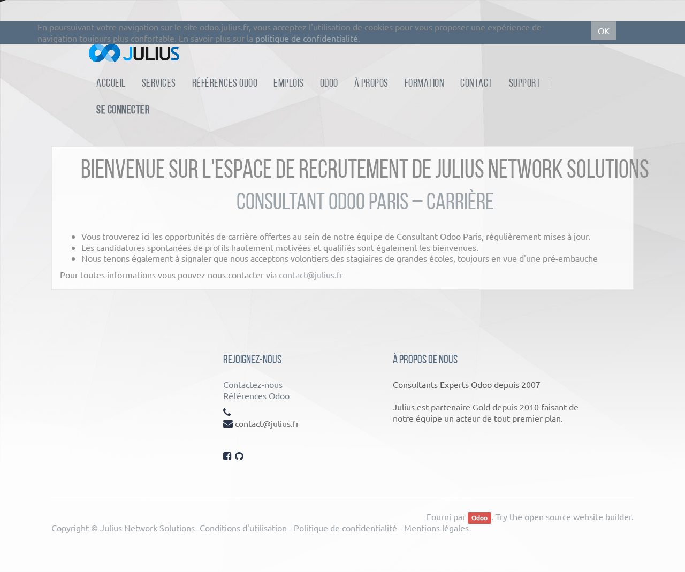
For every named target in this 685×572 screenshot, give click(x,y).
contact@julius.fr (311, 274)
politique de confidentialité (306, 38)
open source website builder (577, 516)
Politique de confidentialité (345, 527)
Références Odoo (256, 395)
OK (604, 30)
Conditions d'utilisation (243, 527)
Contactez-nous (253, 384)
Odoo (479, 517)
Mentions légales (436, 527)
